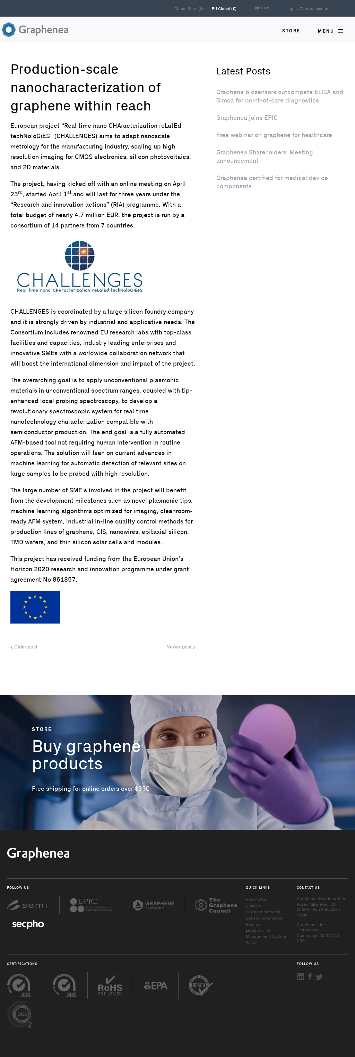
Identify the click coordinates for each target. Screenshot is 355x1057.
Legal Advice (258, 930)
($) (189, 8)
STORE (291, 30)
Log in (292, 8)
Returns (253, 924)
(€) (224, 8)
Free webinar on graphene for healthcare (274, 135)
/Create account (314, 8)
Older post (25, 647)
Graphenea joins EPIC (247, 117)
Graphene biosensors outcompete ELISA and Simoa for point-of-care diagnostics (279, 96)
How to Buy (256, 899)
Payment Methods (263, 911)
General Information (265, 918)
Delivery (253, 905)
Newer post (179, 647)
